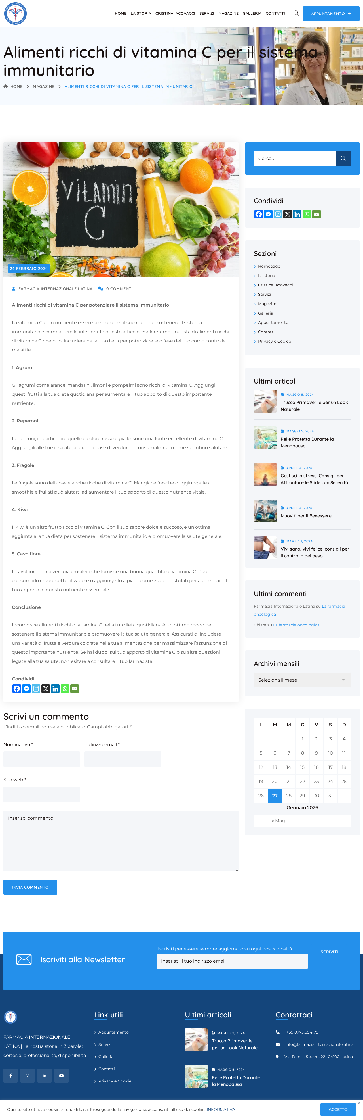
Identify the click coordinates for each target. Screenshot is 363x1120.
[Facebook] (16, 688)
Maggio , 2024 (300, 394)
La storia (141, 13)
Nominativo (18, 744)
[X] (45, 688)
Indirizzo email (102, 744)
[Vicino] (359, 1103)
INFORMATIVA (221, 1109)
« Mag (278, 820)
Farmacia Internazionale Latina (284, 606)
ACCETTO (338, 1109)
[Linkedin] (55, 688)
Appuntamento (273, 322)
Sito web (14, 779)
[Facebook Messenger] (26, 688)
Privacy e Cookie (274, 341)
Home (120, 13)
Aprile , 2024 (299, 468)
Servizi (206, 13)
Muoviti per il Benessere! (307, 516)
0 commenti (119, 288)
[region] (181, 1110)
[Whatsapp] (65, 688)
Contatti (275, 13)
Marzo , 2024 (299, 541)
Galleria (252, 13)
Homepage (269, 266)
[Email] (74, 688)
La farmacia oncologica (296, 625)
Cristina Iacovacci (175, 13)
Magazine (228, 13)
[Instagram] (36, 688)
